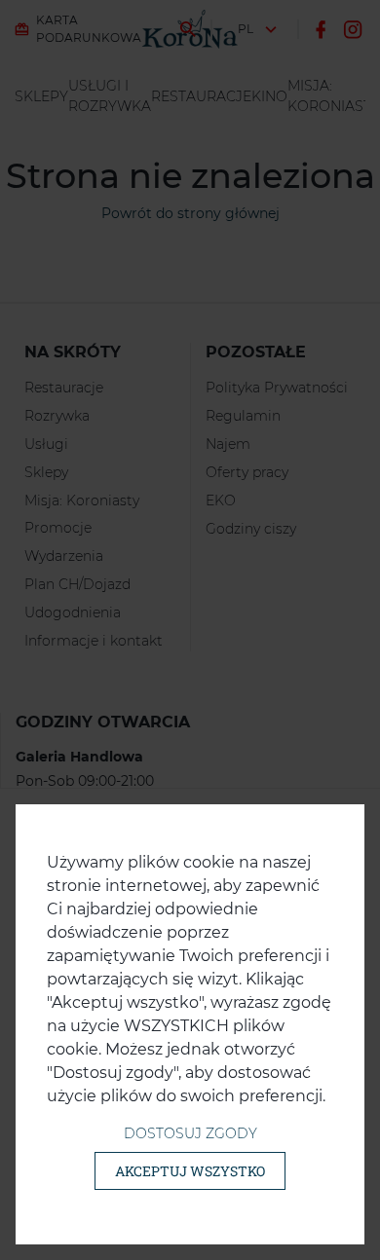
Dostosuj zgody (190, 1133)
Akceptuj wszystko (190, 1171)
